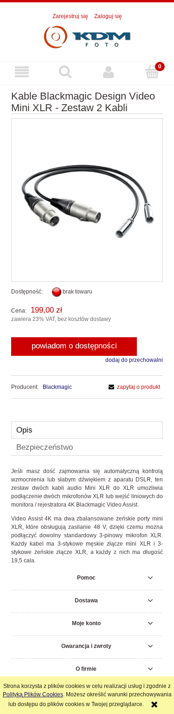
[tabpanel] (87, 516)
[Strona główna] (87, 36)
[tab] (87, 430)
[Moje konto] (109, 72)
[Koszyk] (152, 71)
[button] (22, 72)
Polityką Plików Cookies (33, 694)
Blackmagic (57, 387)
